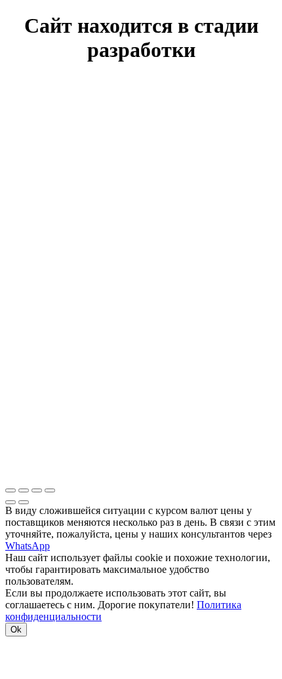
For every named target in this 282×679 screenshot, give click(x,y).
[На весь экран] (36, 490)
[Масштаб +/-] (50, 490)
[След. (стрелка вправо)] (23, 502)
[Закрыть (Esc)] (10, 490)
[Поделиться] (23, 490)
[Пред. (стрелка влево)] (10, 502)
